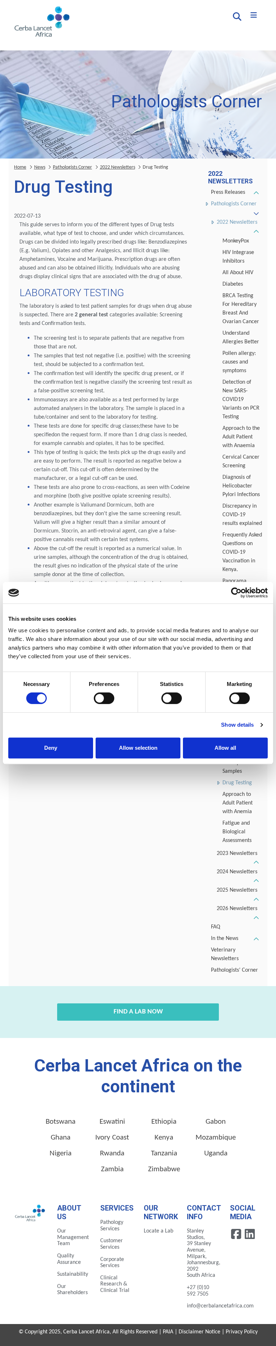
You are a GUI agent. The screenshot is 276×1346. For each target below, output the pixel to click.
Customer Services (111, 1244)
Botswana (60, 1122)
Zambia (112, 1169)
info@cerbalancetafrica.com (220, 1306)
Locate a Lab (158, 1231)
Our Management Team (73, 1237)
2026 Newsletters (237, 909)
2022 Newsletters (237, 222)
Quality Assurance (69, 1259)
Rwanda (112, 1153)
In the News (224, 938)
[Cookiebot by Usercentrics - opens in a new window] (236, 592)
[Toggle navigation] (254, 15)
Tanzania (164, 1153)
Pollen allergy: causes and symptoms (239, 362)
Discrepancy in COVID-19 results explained (242, 514)
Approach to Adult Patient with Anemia (237, 803)
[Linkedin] (250, 1234)
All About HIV (237, 273)
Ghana (60, 1137)
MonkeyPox (235, 241)
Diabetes (232, 284)
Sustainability (72, 1274)
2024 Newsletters (237, 872)
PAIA (168, 1332)
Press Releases (228, 192)
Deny (50, 748)
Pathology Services (111, 1226)
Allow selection (138, 748)
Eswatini (112, 1122)
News (39, 167)
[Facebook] (237, 1234)
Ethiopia (163, 1122)
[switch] (104, 698)
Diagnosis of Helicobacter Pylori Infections (241, 486)
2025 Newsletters (237, 890)
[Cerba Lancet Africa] (41, 22)
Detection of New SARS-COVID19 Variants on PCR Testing (240, 399)
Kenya (164, 1137)
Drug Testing (237, 783)
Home (20, 167)
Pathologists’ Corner (234, 970)
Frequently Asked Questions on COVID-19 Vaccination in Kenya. (242, 552)
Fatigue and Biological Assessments (237, 831)
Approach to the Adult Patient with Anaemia (241, 437)
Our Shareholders (72, 1290)
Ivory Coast (112, 1137)
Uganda (215, 1153)
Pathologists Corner (234, 204)
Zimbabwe (164, 1169)
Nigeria (61, 1153)
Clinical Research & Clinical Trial (114, 1284)
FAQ (215, 927)
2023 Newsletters (237, 853)
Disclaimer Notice (199, 1332)
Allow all (225, 748)
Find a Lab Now (138, 1011)
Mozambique (216, 1137)
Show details (237, 725)
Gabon (216, 1122)
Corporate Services (112, 1263)
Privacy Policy (242, 1332)
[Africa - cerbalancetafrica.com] (30, 1212)
